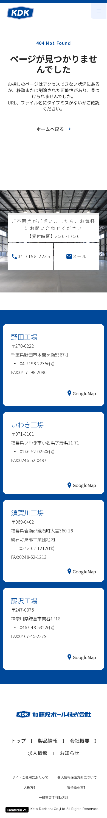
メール (79, 256)
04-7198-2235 (34, 256)
